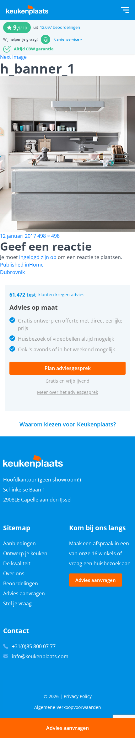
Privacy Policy (78, 696)
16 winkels (104, 553)
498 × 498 (48, 235)
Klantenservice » (67, 39)
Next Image (13, 56)
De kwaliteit (16, 563)
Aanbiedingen (19, 543)
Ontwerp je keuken (25, 553)
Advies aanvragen (24, 593)
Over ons (13, 573)
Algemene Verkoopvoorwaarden (67, 707)
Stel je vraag (17, 603)
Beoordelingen (20, 583)
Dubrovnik (12, 272)
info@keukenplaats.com (40, 656)
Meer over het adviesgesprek (67, 392)
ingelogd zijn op (38, 257)
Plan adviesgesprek (68, 368)
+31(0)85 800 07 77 (34, 646)
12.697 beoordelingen (60, 27)
